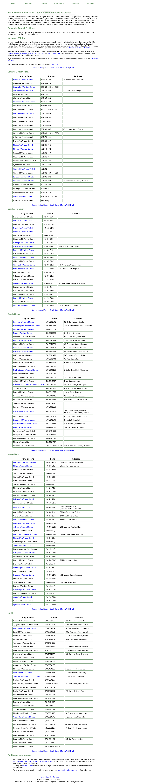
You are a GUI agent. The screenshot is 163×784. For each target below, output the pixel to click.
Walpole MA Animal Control (23, 221)
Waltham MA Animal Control (23, 113)
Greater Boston (37, 68)
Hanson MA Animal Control (23, 298)
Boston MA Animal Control (23, 80)
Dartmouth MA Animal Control (24, 420)
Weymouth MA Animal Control (24, 265)
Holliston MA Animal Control (23, 499)
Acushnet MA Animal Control (23, 427)
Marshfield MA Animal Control (24, 306)
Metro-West (64, 68)
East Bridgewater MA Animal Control (26, 326)
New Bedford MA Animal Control (25, 424)
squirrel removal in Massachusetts (20, 53)
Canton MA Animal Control (23, 246)
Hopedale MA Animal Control (23, 575)
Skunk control (39, 53)
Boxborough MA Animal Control (24, 590)
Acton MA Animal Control (22, 597)
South (46, 68)
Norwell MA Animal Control (23, 283)
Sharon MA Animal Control (23, 232)
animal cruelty (27, 766)
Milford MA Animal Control (22, 466)
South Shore (54, 68)
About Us (43, 4)
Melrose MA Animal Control (23, 149)
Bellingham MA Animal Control (24, 553)
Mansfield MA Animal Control (24, 329)
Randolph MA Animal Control (23, 243)
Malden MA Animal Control (23, 145)
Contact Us (90, 4)
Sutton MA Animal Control (22, 545)
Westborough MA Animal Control (25, 534)
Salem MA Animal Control (22, 197)
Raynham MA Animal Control (23, 322)
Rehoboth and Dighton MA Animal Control (28, 385)
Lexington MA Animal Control (24, 177)
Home (13, 4)
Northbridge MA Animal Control (24, 568)
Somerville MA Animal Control (24, 87)
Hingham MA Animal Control (23, 269)
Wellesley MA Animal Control (24, 181)
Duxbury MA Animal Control (23, 348)
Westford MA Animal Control (23, 520)
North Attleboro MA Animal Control (25, 370)
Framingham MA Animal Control (25, 462)
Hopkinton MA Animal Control (24, 523)
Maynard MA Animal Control (23, 538)
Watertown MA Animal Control (24, 102)
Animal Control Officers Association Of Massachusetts (33, 761)
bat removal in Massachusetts (78, 48)
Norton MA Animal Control (22, 333)
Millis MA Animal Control (22, 507)
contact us (54, 64)
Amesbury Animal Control (22, 673)
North (72, 68)
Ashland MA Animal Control (23, 527)
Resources (75, 4)
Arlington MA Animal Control (23, 91)
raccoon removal (54, 53)
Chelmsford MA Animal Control (24, 628)
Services (28, 4)
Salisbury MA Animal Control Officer (26, 676)
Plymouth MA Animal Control (23, 340)
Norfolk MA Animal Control (23, 228)
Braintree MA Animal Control (23, 250)
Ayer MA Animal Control (22, 605)
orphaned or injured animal (67, 770)
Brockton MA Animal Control (23, 257)
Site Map (56, 777)
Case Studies (59, 4)
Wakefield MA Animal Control (24, 169)
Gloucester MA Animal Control (24, 717)
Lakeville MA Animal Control (23, 412)
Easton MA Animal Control (23, 352)
